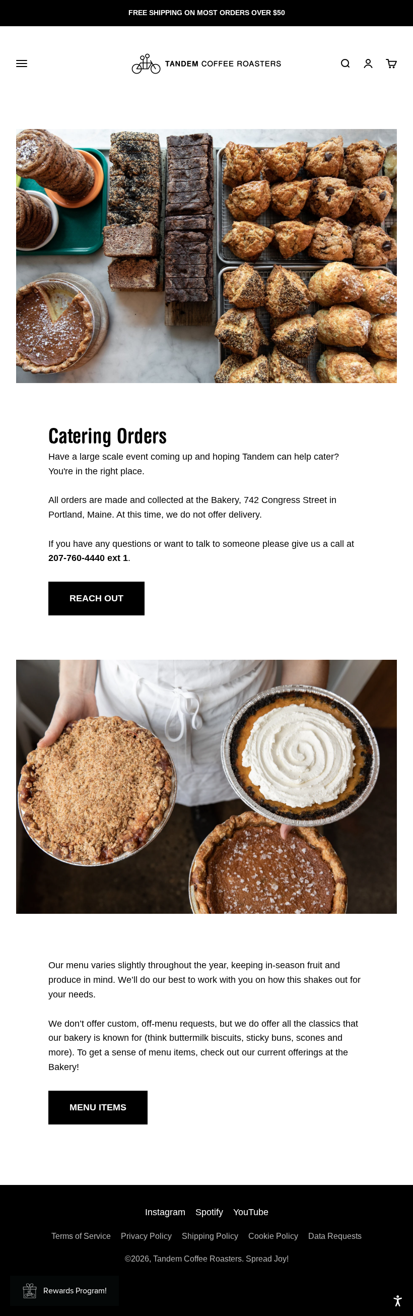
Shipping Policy (210, 1236)
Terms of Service (81, 1236)
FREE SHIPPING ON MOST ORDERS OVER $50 (206, 13)
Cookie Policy (273, 1236)
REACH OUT (96, 598)
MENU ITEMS (98, 1107)
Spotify (209, 1212)
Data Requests (335, 1236)
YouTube (250, 1212)
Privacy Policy (146, 1236)
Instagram (165, 1212)
